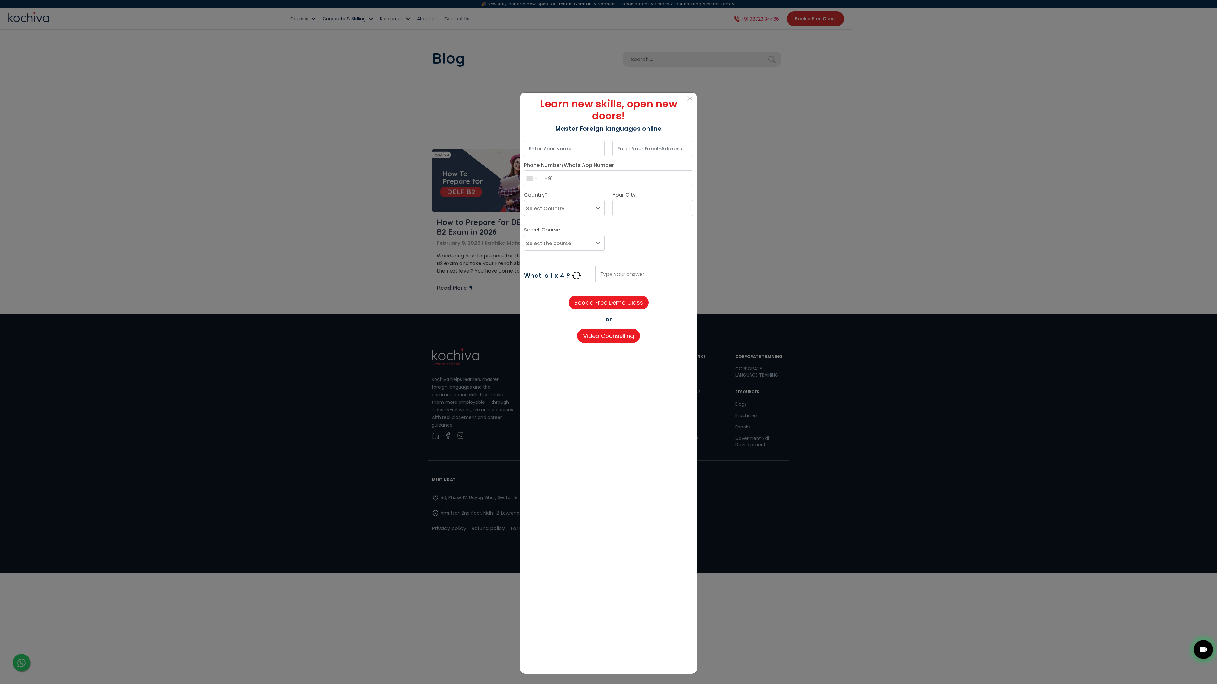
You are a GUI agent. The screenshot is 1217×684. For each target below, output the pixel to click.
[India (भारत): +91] (531, 178)
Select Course (542, 229)
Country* (535, 195)
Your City (624, 195)
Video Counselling (608, 336)
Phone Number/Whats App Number (569, 165)
